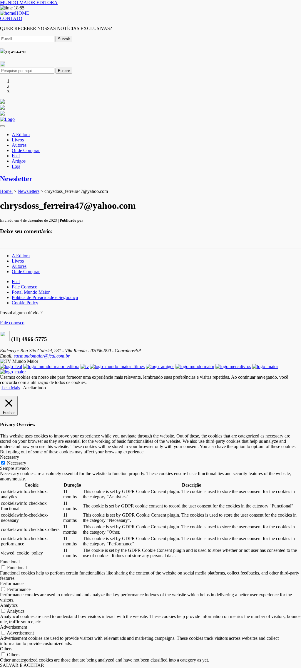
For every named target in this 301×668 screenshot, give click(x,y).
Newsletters (28, 191)
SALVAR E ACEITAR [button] (22, 665)
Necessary (16, 462)
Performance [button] (12, 583)
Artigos (19, 160)
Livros (18, 139)
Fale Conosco (24, 286)
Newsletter (16, 179)
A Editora (21, 134)
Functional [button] (10, 561)
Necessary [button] (9, 457)
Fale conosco (12, 322)
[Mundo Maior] (194, 366)
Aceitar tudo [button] (34, 387)
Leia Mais (10, 387)
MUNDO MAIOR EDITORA (29, 2)
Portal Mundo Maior (31, 292)
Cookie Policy (25, 302)
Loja (16, 166)
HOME (22, 13)
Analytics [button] (9, 605)
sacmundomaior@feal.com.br (42, 355)
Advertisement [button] (13, 626)
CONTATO (11, 18)
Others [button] (6, 648)
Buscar (64, 71)
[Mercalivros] (233, 366)
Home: (6, 191)
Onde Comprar (26, 150)
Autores (19, 145)
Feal (16, 155)
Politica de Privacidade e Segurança (45, 297)
